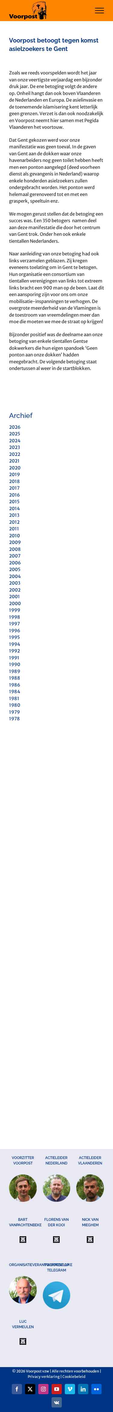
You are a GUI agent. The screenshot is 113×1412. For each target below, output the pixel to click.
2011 (14, 529)
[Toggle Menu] (99, 10)
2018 (14, 481)
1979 (14, 712)
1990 (14, 664)
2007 (14, 556)
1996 (14, 630)
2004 (15, 576)
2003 (14, 583)
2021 (14, 461)
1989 (14, 671)
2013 (14, 515)
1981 (14, 698)
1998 (14, 617)
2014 (14, 508)
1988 (14, 678)
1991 (14, 658)
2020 (14, 468)
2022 (14, 454)
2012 (14, 522)
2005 (14, 569)
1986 (14, 685)
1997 (14, 624)
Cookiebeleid (73, 1376)
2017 (14, 488)
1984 (14, 691)
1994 (14, 644)
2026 (14, 427)
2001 (14, 596)
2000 (15, 603)
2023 (14, 447)
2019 (14, 474)
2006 (15, 563)
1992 (14, 651)
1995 (14, 637)
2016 (14, 495)
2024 (14, 441)
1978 (14, 719)
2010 (14, 536)
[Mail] (23, 1239)
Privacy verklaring (44, 1376)
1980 (14, 705)
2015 (14, 501)
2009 (15, 542)
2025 (14, 434)
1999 (14, 610)
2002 (14, 590)
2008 (15, 549)
